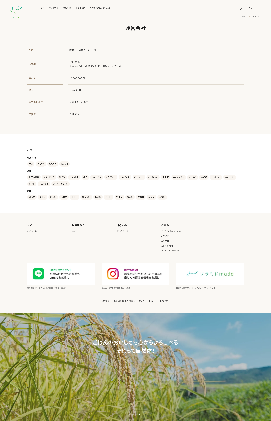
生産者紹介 (81, 8)
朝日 (85, 177)
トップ (244, 16)
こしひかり (139, 177)
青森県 (64, 197)
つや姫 (32, 184)
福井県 (98, 197)
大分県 (162, 197)
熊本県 (130, 197)
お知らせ (165, 236)
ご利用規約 (164, 301)
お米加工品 (53, 8)
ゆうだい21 (111, 177)
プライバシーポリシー (147, 301)
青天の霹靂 (34, 177)
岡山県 (32, 197)
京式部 (204, 177)
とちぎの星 (125, 177)
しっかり (64, 164)
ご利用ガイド (166, 241)
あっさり (40, 164)
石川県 (109, 197)
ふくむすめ (229, 177)
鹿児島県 (86, 197)
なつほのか (153, 177)
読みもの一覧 (123, 231)
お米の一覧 (32, 231)
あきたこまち (49, 177)
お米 (42, 8)
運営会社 (106, 301)
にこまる (192, 177)
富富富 (165, 177)
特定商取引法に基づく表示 (124, 301)
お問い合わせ (167, 246)
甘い (31, 164)
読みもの (67, 8)
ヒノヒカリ (215, 177)
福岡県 (151, 197)
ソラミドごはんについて (100, 8)
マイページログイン (170, 251)
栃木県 (43, 197)
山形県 (75, 197)
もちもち (52, 164)
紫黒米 (62, 177)
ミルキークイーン (60, 184)
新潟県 (53, 197)
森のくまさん (178, 177)
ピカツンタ (44, 184)
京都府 (141, 197)
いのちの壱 (96, 177)
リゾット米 (74, 177)
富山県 (119, 197)
